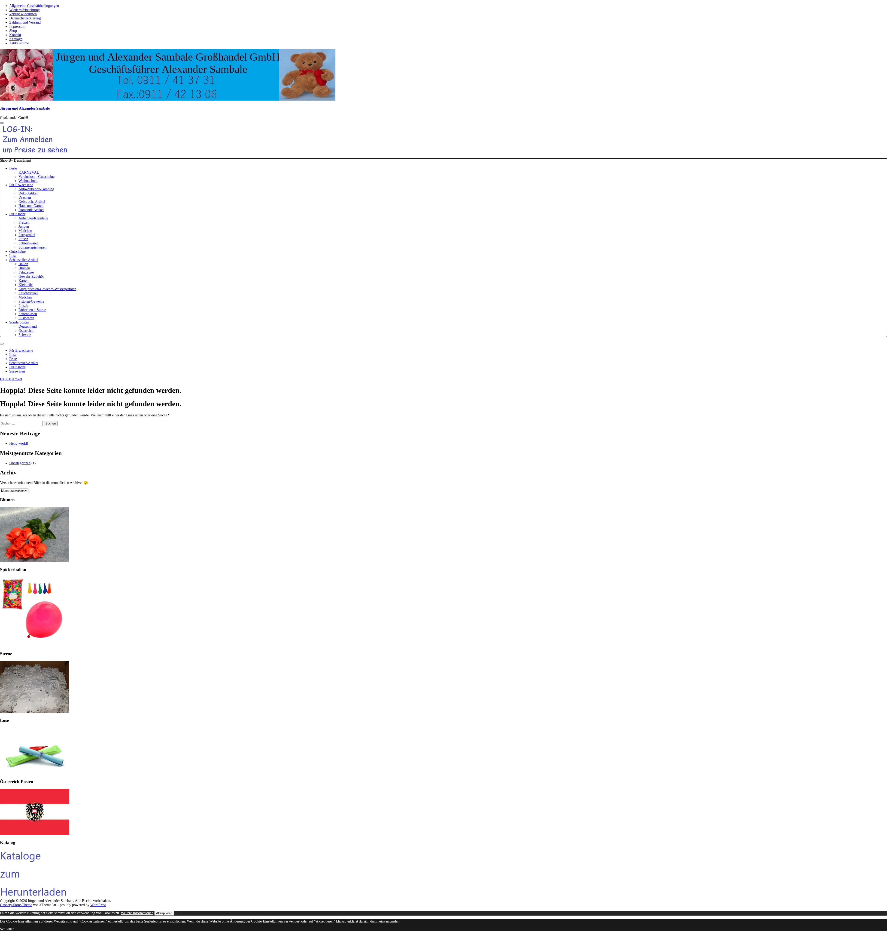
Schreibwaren (28, 243)
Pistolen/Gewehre (31, 301)
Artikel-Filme (19, 43)
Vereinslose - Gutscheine (36, 176)
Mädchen (25, 231)
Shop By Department (38, 247)
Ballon (23, 264)
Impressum (17, 26)
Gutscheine (17, 251)
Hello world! (18, 443)
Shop (13, 31)
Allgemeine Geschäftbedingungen (34, 6)
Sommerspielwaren (32, 247)
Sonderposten (19, 322)
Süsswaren (26, 318)
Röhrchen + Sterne (32, 310)
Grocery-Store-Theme (16, 905)
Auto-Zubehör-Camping (36, 189)
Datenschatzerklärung (25, 18)
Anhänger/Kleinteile (33, 218)
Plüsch (23, 239)
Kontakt (15, 35)
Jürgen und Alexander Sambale (25, 108)
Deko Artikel (27, 193)
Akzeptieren (164, 913)
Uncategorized (19, 463)
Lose (12, 256)
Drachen (24, 197)
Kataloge (15, 39)
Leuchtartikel (28, 293)
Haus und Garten (30, 206)
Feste (13, 168)
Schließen (7, 929)
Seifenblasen (27, 314)
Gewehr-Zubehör (31, 276)
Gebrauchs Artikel (31, 201)
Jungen (23, 226)
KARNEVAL (28, 172)
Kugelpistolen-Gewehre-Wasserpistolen (47, 289)
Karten (23, 281)
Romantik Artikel (31, 210)
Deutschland (27, 326)
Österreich (25, 330)
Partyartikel (26, 235)
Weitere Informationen (137, 913)
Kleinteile (25, 285)
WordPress (98, 905)
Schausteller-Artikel (23, 260)
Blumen (24, 268)
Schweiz (24, 335)
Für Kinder (17, 214)
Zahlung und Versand (25, 22)
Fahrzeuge (26, 272)
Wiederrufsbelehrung (24, 10)
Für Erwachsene (21, 185)
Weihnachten (27, 181)
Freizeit (23, 222)
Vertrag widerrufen (23, 14)
